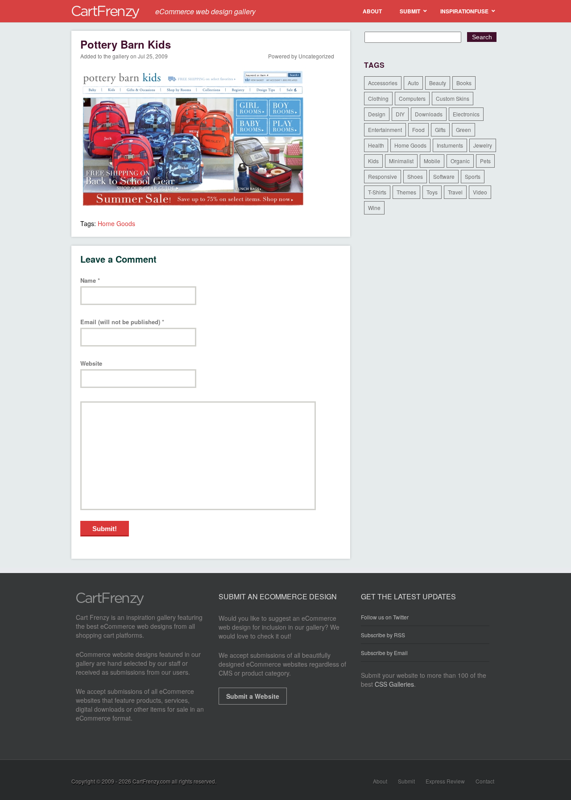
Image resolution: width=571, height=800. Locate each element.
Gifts (440, 129)
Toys (432, 192)
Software (444, 176)
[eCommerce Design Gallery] (110, 602)
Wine (374, 207)
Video (480, 192)
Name (90, 281)
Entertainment (385, 129)
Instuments (450, 145)
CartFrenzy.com (151, 781)
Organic (460, 161)
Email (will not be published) (122, 322)
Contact (485, 781)
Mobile (432, 161)
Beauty (437, 83)
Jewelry (482, 145)
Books (464, 83)
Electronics (466, 114)
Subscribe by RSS (383, 635)
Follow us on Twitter (385, 617)
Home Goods (116, 223)
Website (91, 363)
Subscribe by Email (384, 652)
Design (376, 114)
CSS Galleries (394, 684)
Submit (406, 781)
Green (463, 129)
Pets (485, 161)
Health (376, 145)
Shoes (415, 176)
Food (418, 129)
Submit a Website (252, 696)
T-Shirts (377, 192)
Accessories (382, 83)
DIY (400, 114)
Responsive (382, 176)
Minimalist (401, 161)
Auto (413, 83)
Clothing (378, 98)
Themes (406, 192)
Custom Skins (452, 98)
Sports (472, 176)
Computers (412, 98)
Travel (455, 192)
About (380, 781)
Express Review (445, 781)
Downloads (429, 114)
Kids (373, 161)
